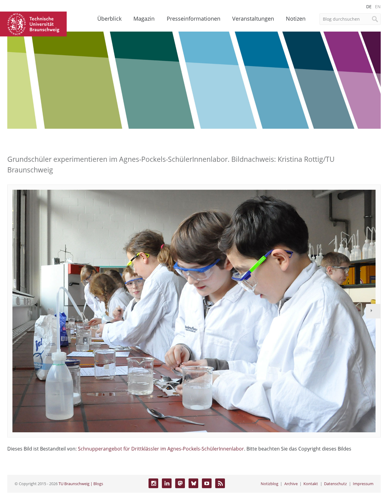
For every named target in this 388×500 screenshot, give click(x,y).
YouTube (207, 483)
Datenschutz (335, 483)
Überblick (109, 18)
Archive (291, 483)
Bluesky (193, 483)
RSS (220, 483)
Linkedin (167, 483)
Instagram (153, 483)
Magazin (144, 18)
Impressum (363, 483)
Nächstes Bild (373, 311)
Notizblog (269, 483)
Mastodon (180, 483)
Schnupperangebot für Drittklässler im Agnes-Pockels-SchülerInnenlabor (161, 448)
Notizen (296, 18)
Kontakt (310, 483)
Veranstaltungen (253, 18)
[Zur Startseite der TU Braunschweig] (33, 23)
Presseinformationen (193, 18)
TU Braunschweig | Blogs (81, 483)
